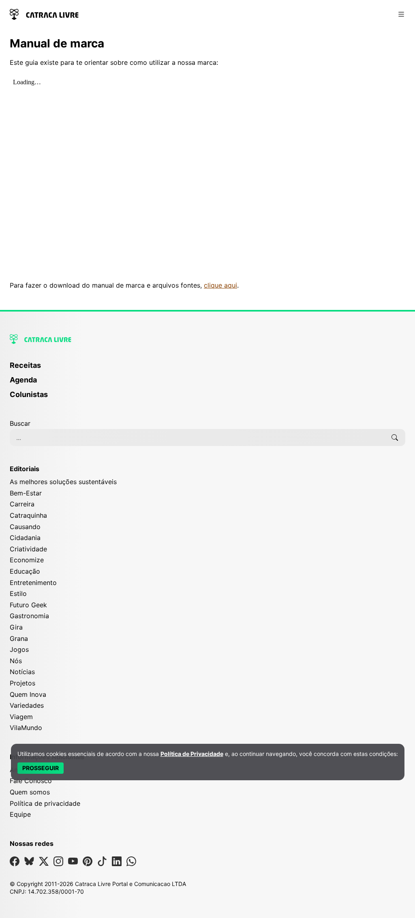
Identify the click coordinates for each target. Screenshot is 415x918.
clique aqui (220, 285)
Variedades (27, 705)
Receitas (25, 365)
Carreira (22, 504)
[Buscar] (394, 437)
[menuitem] (207, 369)
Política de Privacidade (191, 753)
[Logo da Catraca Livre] (44, 13)
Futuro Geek (28, 605)
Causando (25, 527)
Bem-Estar (26, 493)
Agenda (23, 380)
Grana (19, 638)
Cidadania (25, 538)
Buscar (20, 423)
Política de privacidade (45, 803)
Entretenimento (33, 583)
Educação (25, 571)
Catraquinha (28, 515)
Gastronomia (29, 616)
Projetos (22, 683)
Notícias (22, 672)
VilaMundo (26, 728)
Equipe (20, 814)
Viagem (21, 717)
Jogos (19, 649)
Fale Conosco (31, 781)
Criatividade (28, 549)
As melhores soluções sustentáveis (63, 482)
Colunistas (29, 394)
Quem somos (30, 792)
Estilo (18, 593)
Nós (16, 661)
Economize (27, 560)
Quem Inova (28, 694)
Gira (16, 627)
